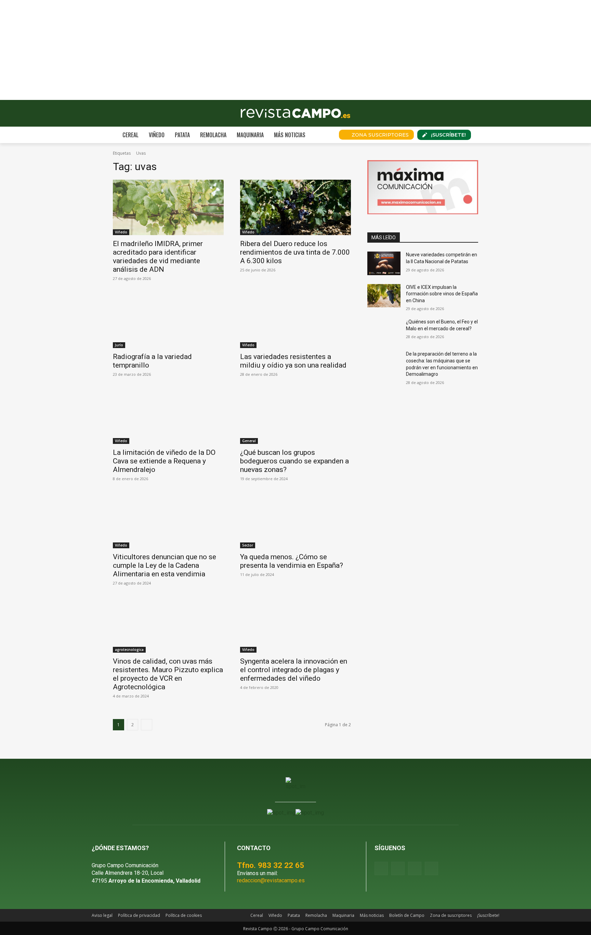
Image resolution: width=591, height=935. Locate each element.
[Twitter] (431, 868)
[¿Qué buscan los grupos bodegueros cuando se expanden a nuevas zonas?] (295, 416)
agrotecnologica (129, 649)
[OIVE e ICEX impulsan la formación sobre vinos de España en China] (383, 295)
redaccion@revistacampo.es (271, 880)
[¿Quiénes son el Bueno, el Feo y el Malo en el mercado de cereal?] (383, 330)
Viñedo (121, 232)
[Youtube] (414, 868)
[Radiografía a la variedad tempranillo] (168, 320)
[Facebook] (381, 868)
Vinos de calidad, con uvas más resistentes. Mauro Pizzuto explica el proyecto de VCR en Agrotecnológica (168, 674)
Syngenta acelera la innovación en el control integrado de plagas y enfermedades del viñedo (293, 669)
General (249, 440)
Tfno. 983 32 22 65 (270, 865)
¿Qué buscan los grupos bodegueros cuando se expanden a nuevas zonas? (294, 461)
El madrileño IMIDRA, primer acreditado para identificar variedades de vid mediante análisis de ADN (158, 256)
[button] (324, 135)
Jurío (119, 345)
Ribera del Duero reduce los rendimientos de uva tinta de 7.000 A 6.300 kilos (295, 252)
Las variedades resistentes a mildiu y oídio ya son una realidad (293, 361)
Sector (247, 545)
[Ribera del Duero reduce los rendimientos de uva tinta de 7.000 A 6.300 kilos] (295, 207)
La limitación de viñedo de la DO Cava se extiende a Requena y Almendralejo (164, 461)
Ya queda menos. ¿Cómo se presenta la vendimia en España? (291, 561)
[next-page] (146, 724)
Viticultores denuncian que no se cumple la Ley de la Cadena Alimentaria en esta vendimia (164, 565)
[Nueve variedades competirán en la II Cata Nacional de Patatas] (383, 263)
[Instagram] (398, 868)
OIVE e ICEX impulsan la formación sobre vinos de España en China (442, 293)
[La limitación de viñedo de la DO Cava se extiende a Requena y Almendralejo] (168, 416)
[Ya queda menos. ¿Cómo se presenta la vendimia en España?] (295, 520)
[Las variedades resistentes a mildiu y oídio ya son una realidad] (295, 320)
